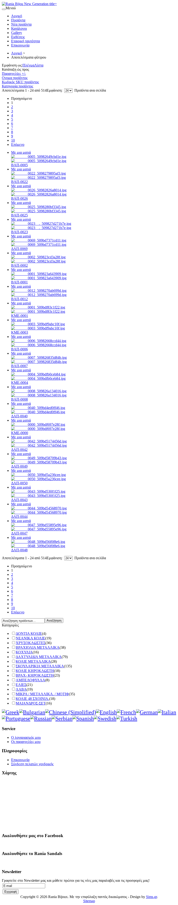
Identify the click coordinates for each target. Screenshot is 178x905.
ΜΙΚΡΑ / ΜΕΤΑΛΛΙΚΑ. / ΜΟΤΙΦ (42, 694)
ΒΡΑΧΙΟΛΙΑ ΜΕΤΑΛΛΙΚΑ (38, 647)
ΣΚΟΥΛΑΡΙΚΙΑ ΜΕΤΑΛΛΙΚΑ (40, 666)
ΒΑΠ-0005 (19, 165)
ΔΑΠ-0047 (19, 533)
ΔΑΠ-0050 (19, 483)
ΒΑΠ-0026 (19, 198)
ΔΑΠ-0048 (19, 550)
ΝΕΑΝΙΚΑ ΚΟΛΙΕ (30, 638)
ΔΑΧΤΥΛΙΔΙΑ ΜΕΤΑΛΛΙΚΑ (39, 657)
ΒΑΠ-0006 (19, 349)
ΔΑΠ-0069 (19, 249)
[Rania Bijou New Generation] (29, 4)
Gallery (16, 33)
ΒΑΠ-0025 (19, 215)
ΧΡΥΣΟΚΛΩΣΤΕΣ (30, 643)
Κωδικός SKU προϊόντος (20, 82)
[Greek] (10, 712)
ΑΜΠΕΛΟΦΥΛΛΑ (30, 680)
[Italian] (167, 712)
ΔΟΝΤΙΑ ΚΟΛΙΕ (29, 633)
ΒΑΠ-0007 (19, 366)
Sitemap (89, 901)
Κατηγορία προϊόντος (17, 86)
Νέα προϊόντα (21, 24)
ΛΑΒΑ (21, 689)
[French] (126, 712)
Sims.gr (151, 897)
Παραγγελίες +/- (14, 74)
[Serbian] (62, 718)
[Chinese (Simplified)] (70, 712)
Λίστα (38, 65)
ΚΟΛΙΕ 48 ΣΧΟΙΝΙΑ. (32, 699)
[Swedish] (105, 718)
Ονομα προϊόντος (15, 78)
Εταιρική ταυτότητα (25, 41)
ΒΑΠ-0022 (19, 182)
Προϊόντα (18, 20)
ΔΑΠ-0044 (19, 517)
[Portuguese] (16, 718)
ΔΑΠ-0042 (19, 450)
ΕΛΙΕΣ (21, 685)
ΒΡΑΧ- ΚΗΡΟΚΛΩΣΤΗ (35, 675)
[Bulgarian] (32, 712)
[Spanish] (83, 718)
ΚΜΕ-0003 (19, 332)
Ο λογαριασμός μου (26, 737)
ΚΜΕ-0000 (19, 433)
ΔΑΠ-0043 (19, 500)
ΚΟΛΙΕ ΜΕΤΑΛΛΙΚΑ (33, 661)
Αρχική (16, 16)
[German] (147, 712)
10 (13, 140)
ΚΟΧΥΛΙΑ (24, 652)
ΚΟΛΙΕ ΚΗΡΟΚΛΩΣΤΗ (35, 671)
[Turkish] (126, 718)
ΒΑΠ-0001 (19, 282)
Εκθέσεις (18, 37)
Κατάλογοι (19, 28)
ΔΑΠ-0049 (19, 466)
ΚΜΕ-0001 (19, 316)
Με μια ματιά (21, 152)
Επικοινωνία (20, 45)
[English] (106, 712)
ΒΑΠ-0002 (19, 265)
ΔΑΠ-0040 (19, 416)
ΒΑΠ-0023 (19, 232)
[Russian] (41, 718)
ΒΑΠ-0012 (19, 299)
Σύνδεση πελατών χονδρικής (32, 764)
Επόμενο (17, 144)
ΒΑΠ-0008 (19, 399)
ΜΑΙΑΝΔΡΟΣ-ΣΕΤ (31, 703)
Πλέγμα (28, 65)
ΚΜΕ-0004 (19, 383)
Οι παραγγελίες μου (26, 742)
